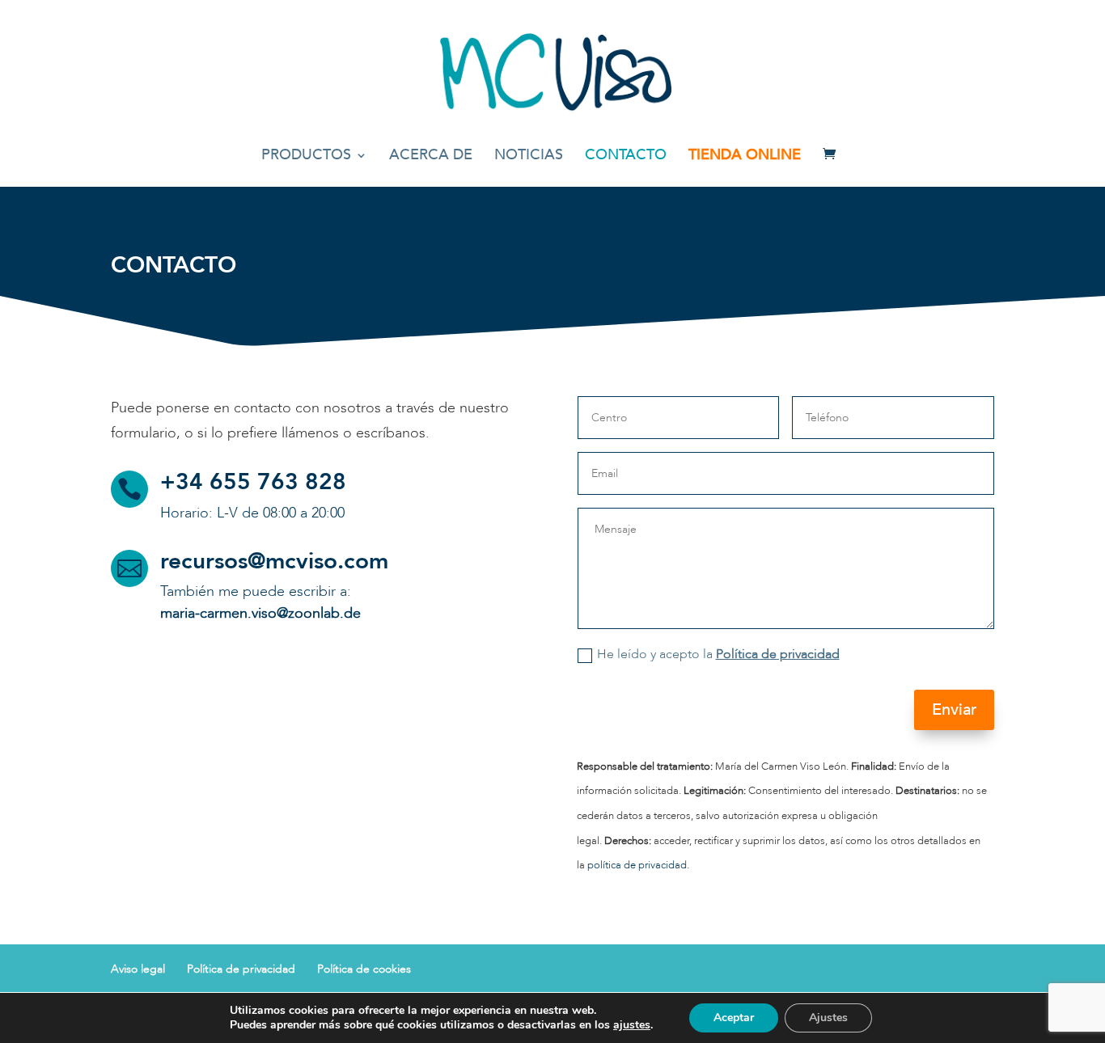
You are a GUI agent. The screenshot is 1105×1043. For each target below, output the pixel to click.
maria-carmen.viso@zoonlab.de (260, 613)
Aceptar (733, 1017)
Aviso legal (138, 969)
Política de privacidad (778, 654)
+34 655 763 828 (253, 482)
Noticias (528, 157)
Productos (306, 157)
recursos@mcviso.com (274, 561)
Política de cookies (364, 969)
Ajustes (828, 1017)
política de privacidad (637, 865)
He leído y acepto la (718, 654)
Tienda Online (744, 157)
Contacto (626, 157)
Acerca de (430, 157)
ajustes (631, 1025)
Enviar (954, 709)
